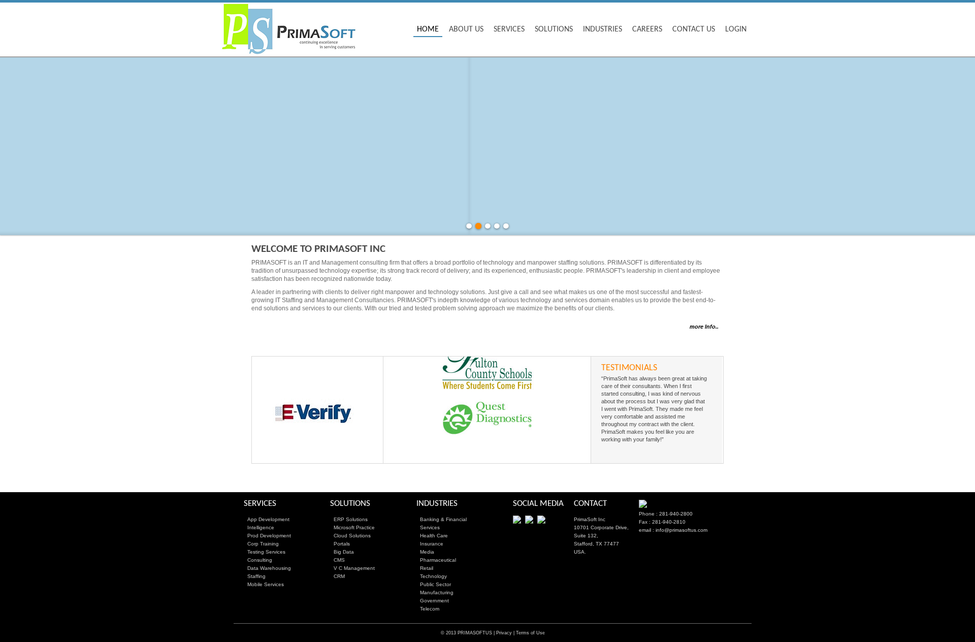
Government (434, 600)
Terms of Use (530, 632)
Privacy (504, 632)
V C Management (354, 568)
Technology (433, 576)
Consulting (259, 560)
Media (427, 552)
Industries (602, 29)
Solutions (554, 29)
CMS (339, 560)
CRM (339, 576)
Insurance (431, 544)
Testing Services (266, 552)
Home (428, 29)
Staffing (256, 576)
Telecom (429, 609)
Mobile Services (265, 584)
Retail (426, 568)
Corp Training (263, 544)
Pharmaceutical (438, 560)
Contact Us (693, 29)
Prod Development (269, 535)
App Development (268, 519)
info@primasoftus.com (681, 530)
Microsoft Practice (354, 527)
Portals (342, 544)
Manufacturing (436, 592)
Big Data (344, 552)
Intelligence (260, 527)
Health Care (434, 535)
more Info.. (704, 327)
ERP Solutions (351, 519)
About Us (466, 29)
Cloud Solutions (352, 535)
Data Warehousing (269, 568)
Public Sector (435, 584)
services (509, 29)
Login (735, 29)
